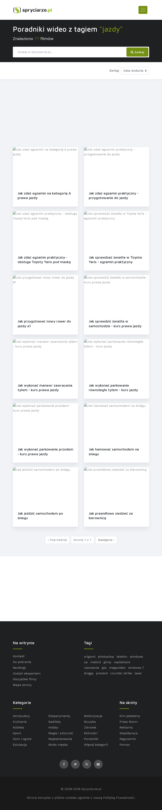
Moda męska (58, 744)
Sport (17, 733)
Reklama (126, 727)
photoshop (106, 656)
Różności (90, 733)
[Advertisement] (81, 112)
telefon (122, 656)
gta (104, 668)
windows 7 (136, 668)
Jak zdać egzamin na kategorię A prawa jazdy (44, 195)
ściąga (88, 673)
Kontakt (18, 656)
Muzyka (90, 722)
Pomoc (125, 744)
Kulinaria (20, 722)
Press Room (129, 722)
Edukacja (20, 744)
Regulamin (128, 739)
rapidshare (122, 662)
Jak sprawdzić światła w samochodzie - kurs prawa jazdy (115, 323)
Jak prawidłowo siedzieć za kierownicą (111, 515)
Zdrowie (90, 727)
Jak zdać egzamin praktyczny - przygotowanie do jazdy (113, 195)
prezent (102, 673)
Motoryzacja (93, 716)
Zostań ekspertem (26, 673)
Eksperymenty (59, 716)
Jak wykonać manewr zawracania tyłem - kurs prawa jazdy (45, 387)
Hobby (53, 727)
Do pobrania (22, 662)
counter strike (121, 673)
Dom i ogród (22, 739)
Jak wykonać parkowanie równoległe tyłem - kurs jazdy (113, 387)
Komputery (21, 716)
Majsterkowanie (60, 739)
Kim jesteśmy (130, 716)
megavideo (117, 668)
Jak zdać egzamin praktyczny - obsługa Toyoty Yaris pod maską (44, 259)
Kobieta (18, 727)
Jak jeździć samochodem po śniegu (40, 515)
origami (89, 656)
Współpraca (129, 733)
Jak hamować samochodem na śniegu (114, 451)
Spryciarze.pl (91, 789)
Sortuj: (114, 70)
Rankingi (19, 668)
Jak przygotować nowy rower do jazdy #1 (44, 323)
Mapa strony (22, 685)
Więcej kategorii (96, 744)
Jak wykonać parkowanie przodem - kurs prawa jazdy (45, 451)
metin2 (95, 662)
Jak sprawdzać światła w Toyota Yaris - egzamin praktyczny (115, 259)
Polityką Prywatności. (119, 798)
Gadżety (54, 722)
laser (138, 673)
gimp (107, 662)
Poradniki (91, 739)
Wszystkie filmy (25, 679)
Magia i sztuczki (60, 733)
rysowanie (91, 668)
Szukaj (139, 52)
